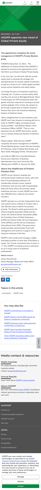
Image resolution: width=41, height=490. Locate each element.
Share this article (6, 276)
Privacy (4, 434)
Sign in (31, 4)
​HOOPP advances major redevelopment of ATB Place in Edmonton (20, 324)
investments (6, 293)
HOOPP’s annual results (25, 380)
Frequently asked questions (12, 414)
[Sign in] (31, 2)
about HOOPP (24, 389)
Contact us (5, 410)
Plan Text (4, 423)
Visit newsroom (11, 269)
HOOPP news (18, 293)
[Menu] (38, 2)
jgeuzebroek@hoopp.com (11, 264)
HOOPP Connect (7, 419)
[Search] (24, 2)
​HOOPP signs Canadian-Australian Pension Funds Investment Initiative (18, 330)
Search (25, 4)
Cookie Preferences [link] (8, 447)
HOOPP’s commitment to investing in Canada (18, 311)
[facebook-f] (3, 280)
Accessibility (6, 443)
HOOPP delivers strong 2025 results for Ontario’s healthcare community (19, 318)
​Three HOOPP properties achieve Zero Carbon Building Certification (19, 337)
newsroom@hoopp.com (16, 371)
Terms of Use (6, 439)
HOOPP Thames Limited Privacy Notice (18, 459)
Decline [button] (21, 481)
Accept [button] (20, 486)
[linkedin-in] (8, 280)
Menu (38, 4)
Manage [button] (20, 477)
